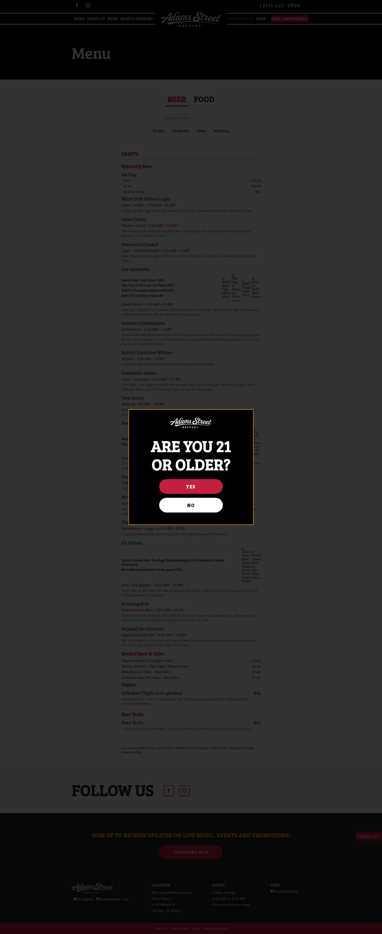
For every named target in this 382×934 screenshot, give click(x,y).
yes (191, 486)
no (191, 505)
